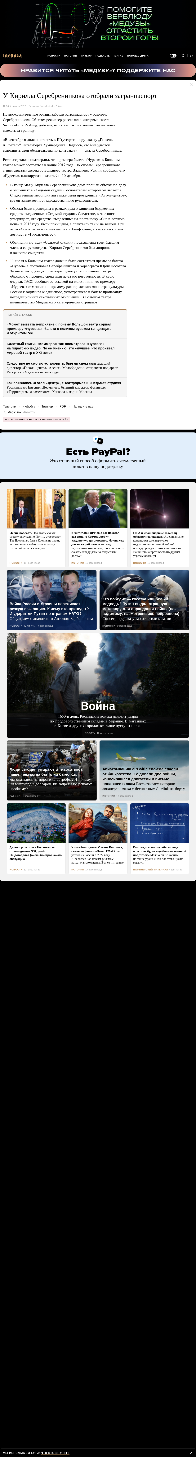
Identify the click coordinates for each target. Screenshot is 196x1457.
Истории (71, 55)
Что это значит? (53, 1453)
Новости (54, 55)
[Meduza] (12, 55)
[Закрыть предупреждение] (191, 1452)
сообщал (56, 286)
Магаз (118, 55)
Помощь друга (138, 55)
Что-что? (28, 423)
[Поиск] (183, 56)
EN (192, 55)
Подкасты (103, 55)
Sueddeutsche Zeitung (51, 106)
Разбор (86, 55)
